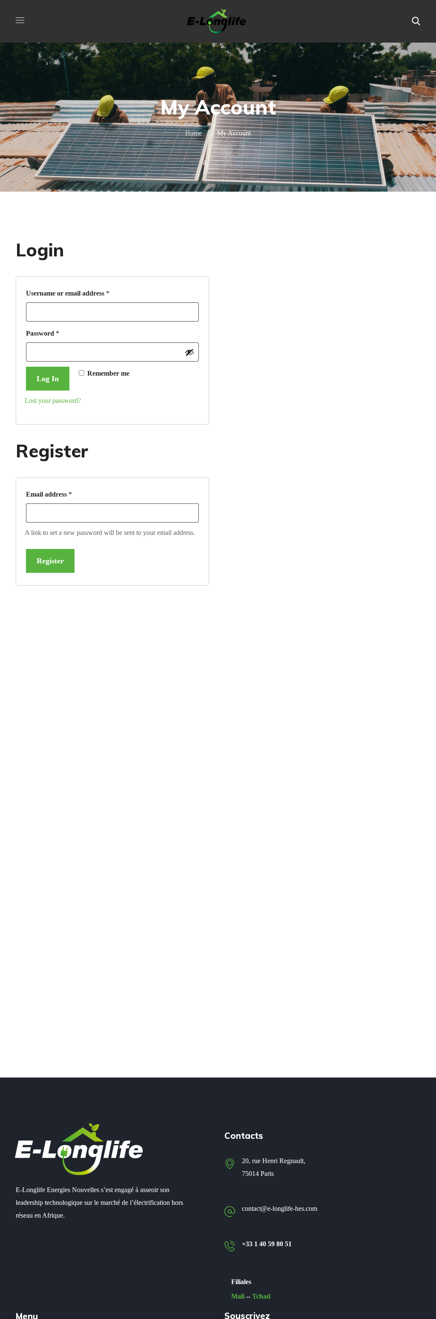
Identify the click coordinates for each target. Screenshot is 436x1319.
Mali (237, 1296)
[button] (416, 21)
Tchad (261, 1296)
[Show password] (189, 352)
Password (56, 332)
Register (50, 561)
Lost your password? (53, 400)
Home (193, 133)
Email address (62, 493)
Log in (48, 378)
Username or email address (81, 292)
